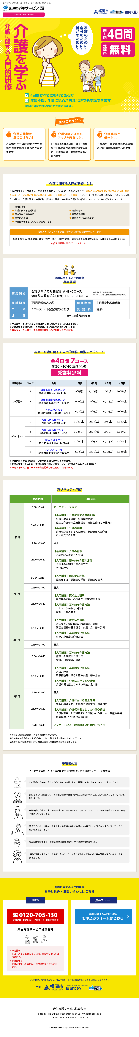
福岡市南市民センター (54, 430)
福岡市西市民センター (54, 420)
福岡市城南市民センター (53, 399)
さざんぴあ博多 (53, 409)
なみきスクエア (53, 440)
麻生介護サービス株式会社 (69, 1009)
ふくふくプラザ (53, 450)
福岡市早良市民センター (53, 389)
